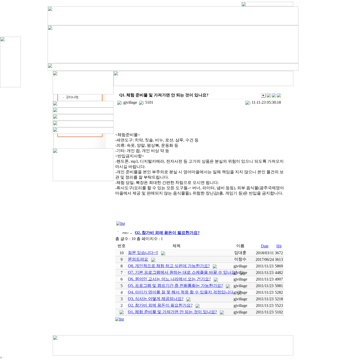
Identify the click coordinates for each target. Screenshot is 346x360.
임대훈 (240, 252)
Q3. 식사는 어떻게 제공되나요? (155, 299)
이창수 (240, 259)
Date (264, 246)
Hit (278, 246)
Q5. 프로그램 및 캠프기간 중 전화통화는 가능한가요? (175, 285)
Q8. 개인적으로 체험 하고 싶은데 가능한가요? (169, 266)
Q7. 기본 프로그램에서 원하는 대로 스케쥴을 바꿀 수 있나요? (182, 272)
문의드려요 (138, 259)
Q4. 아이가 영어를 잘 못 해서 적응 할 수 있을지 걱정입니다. (181, 292)
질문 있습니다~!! (143, 252)
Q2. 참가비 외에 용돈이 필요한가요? (160, 305)
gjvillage (130, 102)
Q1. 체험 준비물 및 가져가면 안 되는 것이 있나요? (172, 312)
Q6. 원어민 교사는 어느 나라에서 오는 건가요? (169, 279)
